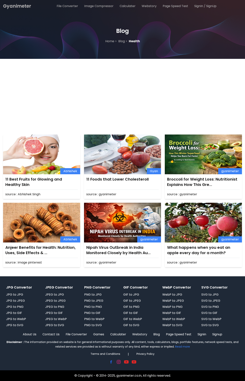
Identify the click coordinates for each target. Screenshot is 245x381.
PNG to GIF (92, 313)
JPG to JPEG (15, 300)
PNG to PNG (93, 307)
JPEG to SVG (54, 325)
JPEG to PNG (54, 307)
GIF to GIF (130, 313)
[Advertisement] (122, 87)
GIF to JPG (131, 294)
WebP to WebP (173, 319)
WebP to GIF (171, 313)
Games (98, 334)
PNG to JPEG (93, 300)
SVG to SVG (210, 325)
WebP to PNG (172, 307)
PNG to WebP (94, 319)
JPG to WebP (16, 319)
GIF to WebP (132, 319)
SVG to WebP (211, 319)
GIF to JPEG (132, 300)
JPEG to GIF (54, 313)
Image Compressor (99, 6)
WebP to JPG (172, 294)
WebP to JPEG (173, 300)
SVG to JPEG (210, 300)
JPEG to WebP (56, 319)
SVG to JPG (210, 294)
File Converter (67, 6)
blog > (122, 41)
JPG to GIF (14, 313)
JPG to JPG (14, 294)
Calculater (128, 6)
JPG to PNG (15, 307)
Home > (111, 41)
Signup (217, 334)
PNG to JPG (93, 294)
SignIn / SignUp (205, 6)
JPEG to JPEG (55, 300)
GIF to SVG (131, 325)
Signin (202, 334)
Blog (156, 334)
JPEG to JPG (54, 294)
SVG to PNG (210, 307)
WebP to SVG (172, 325)
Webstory (149, 6)
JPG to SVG (14, 325)
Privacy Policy (145, 354)
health (134, 41)
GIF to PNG (131, 307)
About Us (29, 334)
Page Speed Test (175, 6)
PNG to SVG (93, 325)
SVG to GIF (209, 313)
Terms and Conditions (105, 354)
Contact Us (51, 334)
